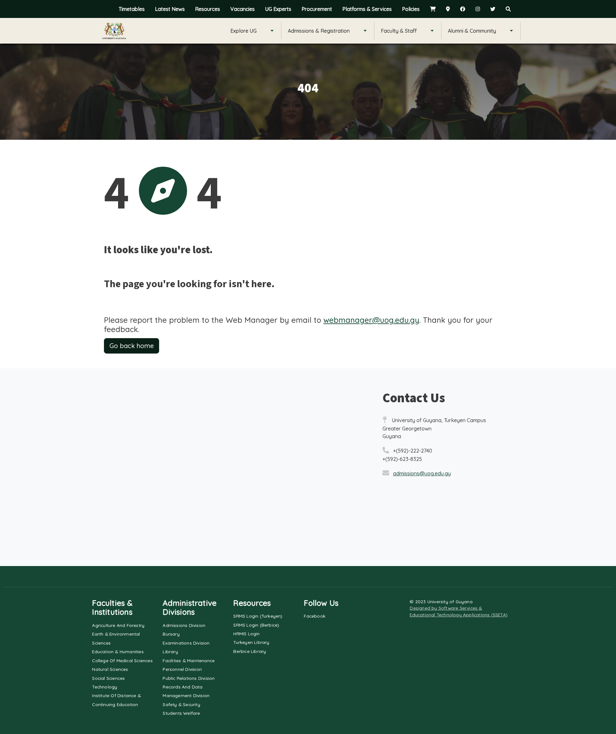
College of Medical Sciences (122, 660)
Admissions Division (184, 625)
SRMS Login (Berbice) (256, 625)
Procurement (317, 9)
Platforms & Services (367, 9)
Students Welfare (181, 713)
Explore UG (243, 31)
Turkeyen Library (251, 642)
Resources (207, 9)
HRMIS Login (246, 633)
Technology (104, 686)
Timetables (132, 9)
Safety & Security (181, 704)
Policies (411, 9)
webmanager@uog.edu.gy (371, 320)
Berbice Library (249, 651)
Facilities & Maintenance (189, 660)
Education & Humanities (117, 651)
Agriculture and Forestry (118, 625)
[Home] (114, 31)
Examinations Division (186, 643)
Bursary (171, 634)
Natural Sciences (110, 669)
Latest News (170, 9)
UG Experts (278, 9)
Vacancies (242, 9)
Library (170, 651)
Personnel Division (182, 669)
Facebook (314, 616)
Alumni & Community (472, 31)
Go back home (131, 346)
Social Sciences (108, 678)
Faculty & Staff (399, 31)
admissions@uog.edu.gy (422, 473)
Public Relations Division (189, 678)
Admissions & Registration (319, 31)
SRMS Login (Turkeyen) (257, 616)
